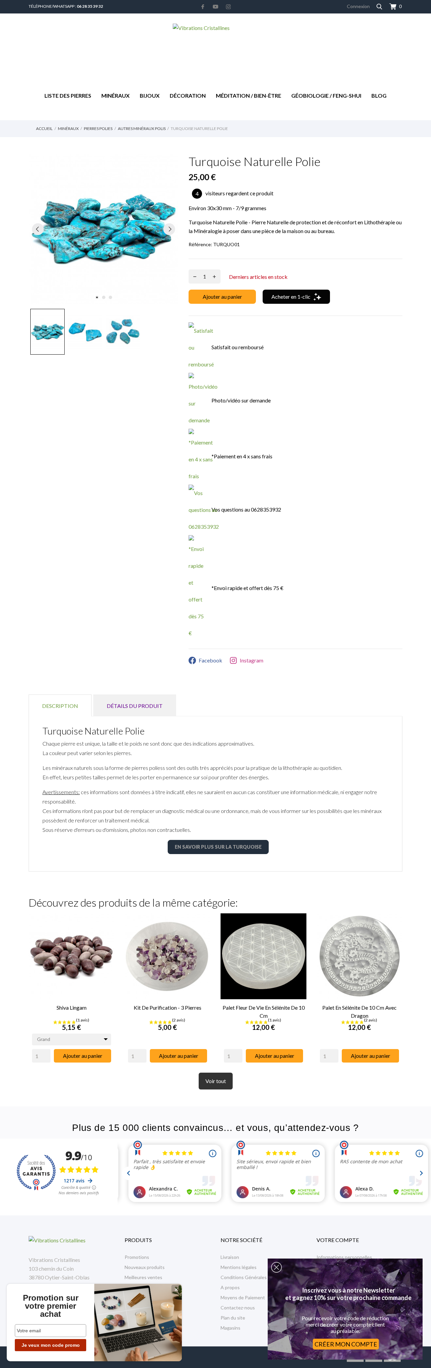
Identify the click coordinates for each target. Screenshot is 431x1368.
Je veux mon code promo (51, 1345)
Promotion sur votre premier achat (50, 1306)
